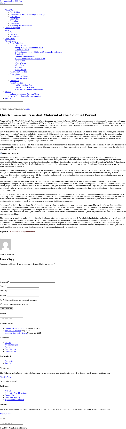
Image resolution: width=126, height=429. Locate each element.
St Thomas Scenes (22, 50)
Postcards (18, 67)
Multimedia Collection (18, 72)
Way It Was (19, 65)
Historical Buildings (22, 45)
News (7, 347)
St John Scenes (20, 70)
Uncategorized (10, 351)
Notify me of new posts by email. (16, 304)
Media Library (10, 41)
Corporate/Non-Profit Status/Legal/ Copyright (27, 14)
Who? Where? (20, 63)
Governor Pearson (22, 78)
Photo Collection (16, 43)
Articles (27, 109)
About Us (9, 10)
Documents (14, 81)
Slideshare (19, 1)
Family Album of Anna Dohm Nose (29, 47)
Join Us (8, 98)
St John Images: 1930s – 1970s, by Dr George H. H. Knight (38, 52)
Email (3, 291)
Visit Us (8, 92)
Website (3, 295)
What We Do (15, 17)
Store (7, 30)
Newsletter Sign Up (12, 397)
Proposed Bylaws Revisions (16, 333)
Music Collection (16, 83)
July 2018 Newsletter (13, 331)
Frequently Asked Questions (21, 25)
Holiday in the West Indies (25, 87)
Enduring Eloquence (23, 76)
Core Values (14, 19)
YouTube (11, 1)
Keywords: (4, 231)
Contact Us (14, 23)
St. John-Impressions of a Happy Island (30, 59)
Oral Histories (10, 349)
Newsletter (9, 361)
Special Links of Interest (14, 400)
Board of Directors (17, 12)
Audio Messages (11, 345)
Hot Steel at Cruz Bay (23, 85)
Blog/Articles (10, 39)
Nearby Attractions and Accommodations (26, 96)
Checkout (13, 34)
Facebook (4, 1)
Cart (11, 32)
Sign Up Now (5, 377)
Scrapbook (19, 54)
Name (3, 286)
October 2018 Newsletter (14, 328)
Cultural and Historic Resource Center (24, 94)
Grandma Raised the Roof (25, 56)
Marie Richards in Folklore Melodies (29, 89)
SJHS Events (20, 61)
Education (14, 21)
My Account (15, 36)
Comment (4, 282)
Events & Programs (12, 28)
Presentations (15, 74)
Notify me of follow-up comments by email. (20, 300)
